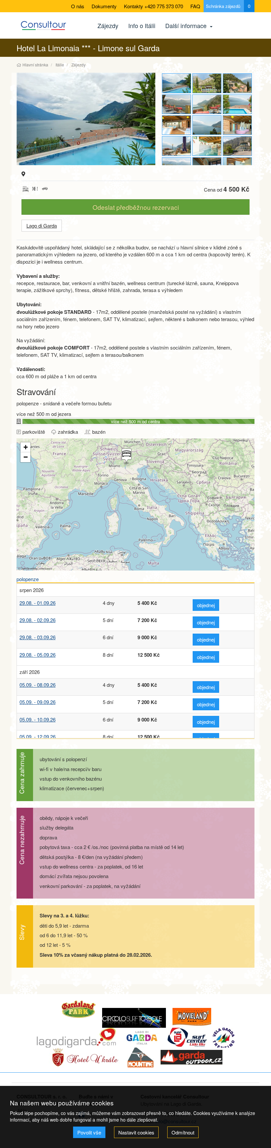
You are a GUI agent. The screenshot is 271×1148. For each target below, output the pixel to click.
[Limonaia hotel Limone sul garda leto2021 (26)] (176, 104)
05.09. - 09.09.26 (37, 701)
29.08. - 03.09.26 (37, 637)
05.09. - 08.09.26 (37, 684)
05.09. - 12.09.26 (37, 736)
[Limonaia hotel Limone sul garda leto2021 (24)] (237, 104)
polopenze (28, 578)
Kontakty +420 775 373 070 (153, 6)
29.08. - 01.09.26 (37, 602)
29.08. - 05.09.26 (37, 654)
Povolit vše (89, 1132)
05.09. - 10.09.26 (37, 719)
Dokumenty (104, 6)
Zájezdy (107, 25)
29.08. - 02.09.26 (37, 619)
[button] (126, 456)
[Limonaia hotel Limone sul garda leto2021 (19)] (207, 145)
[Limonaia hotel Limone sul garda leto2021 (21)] (237, 125)
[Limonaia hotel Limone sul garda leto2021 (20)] (176, 145)
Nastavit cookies (136, 1132)
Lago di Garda (41, 225)
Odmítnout (183, 1132)
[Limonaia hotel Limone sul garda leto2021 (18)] (237, 145)
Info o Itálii (141, 25)
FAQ (195, 6)
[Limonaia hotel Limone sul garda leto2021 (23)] (176, 125)
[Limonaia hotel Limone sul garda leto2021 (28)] (237, 83)
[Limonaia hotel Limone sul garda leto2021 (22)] (207, 125)
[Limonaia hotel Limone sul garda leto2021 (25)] (207, 104)
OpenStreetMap (29, 568)
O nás (77, 6)
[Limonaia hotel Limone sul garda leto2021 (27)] (207, 83)
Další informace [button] (186, 25)
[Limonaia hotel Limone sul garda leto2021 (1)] (86, 119)
